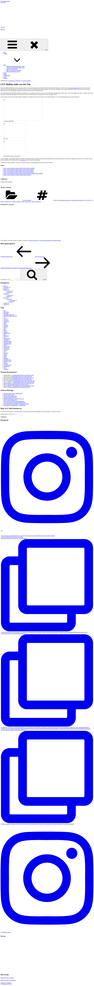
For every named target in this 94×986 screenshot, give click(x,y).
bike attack (6, 313)
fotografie (6, 325)
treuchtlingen (7, 366)
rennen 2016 (6, 347)
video (5, 367)
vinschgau (6, 369)
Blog (5, 52)
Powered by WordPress (6, 982)
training (5, 362)
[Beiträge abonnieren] (3, 977)
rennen (33, 201)
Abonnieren (3, 416)
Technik (5, 293)
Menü (46, 49)
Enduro (29, 200)
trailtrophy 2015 (7, 359)
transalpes (6, 363)
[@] (47, 479)
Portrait (5, 53)
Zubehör (5, 304)
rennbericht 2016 (7, 342)
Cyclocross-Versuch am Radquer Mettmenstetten (15, 402)
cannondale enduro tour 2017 (77, 200)
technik (5, 355)
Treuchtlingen (23, 160)
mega (5, 337)
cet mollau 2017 (8, 201)
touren (5, 357)
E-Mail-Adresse (4, 414)
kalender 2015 (7, 333)
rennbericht (6, 339)
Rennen (5, 290)
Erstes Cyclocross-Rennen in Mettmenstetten (14, 401)
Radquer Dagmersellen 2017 (10, 397)
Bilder (5, 73)
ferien (5, 324)
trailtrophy (6, 358)
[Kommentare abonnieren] (3, 980)
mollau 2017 (28, 201)
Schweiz (8, 299)
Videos (5, 74)
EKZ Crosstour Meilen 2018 (10, 396)
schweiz (5, 350)
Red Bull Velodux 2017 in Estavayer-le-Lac (14, 398)
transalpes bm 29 (7, 365)
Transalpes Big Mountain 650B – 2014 (15, 67)
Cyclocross (9, 291)
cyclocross (6, 320)
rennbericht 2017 (7, 343)
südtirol (5, 354)
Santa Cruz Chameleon (11, 69)
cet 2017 (89, 200)
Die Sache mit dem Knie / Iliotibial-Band (13, 393)
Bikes (5, 65)
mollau (23, 201)
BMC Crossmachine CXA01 (13, 71)
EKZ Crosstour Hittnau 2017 (10, 400)
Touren (5, 297)
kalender (5, 332)
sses (4, 351)
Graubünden (12, 300)
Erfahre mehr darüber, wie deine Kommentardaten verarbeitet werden (45, 240)
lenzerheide (6, 335)
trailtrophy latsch (7, 361)
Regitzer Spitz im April (9, 394)
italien (5, 330)
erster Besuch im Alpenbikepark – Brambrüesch (15, 405)
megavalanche (7, 338)
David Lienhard (26, 80)
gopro (5, 328)
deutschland (6, 321)
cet (85, 200)
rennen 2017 (38, 201)
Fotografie (6, 287)
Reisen (5, 288)
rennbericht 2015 (7, 341)
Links (5, 77)
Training (5, 303)
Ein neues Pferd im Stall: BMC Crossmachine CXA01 (16, 404)
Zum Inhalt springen (5, 1)
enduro (14, 201)
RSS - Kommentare (11, 980)
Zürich (10, 301)
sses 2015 (6, 353)
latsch (5, 334)
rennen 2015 (6, 346)
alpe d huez (6, 312)
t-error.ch (3, 27)
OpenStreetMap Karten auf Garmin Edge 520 (22, 375)
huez (5, 329)
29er (5, 310)
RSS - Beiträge (10, 977)
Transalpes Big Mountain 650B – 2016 (15, 66)
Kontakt (5, 78)
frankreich (18, 201)
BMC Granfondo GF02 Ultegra (13, 70)
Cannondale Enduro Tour (74, 88)
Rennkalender (7, 75)
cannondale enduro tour (64, 200)
